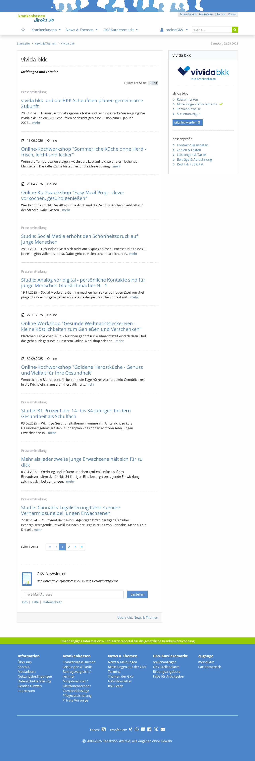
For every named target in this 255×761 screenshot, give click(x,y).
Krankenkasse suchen (79, 662)
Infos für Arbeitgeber (168, 676)
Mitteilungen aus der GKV (127, 667)
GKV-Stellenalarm (166, 667)
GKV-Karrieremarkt (170, 655)
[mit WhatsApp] (137, 729)
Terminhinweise (189, 109)
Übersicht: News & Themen (137, 617)
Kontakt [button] (232, 14)
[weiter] (75, 546)
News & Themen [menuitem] (80, 29)
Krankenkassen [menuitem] (44, 29)
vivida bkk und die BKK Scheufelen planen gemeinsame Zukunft (82, 103)
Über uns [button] (220, 14)
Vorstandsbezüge (76, 691)
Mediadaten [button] (206, 14)
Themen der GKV (120, 676)
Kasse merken (187, 99)
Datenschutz (52, 602)
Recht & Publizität (190, 164)
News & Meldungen (122, 662)
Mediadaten (27, 671)
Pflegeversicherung (77, 695)
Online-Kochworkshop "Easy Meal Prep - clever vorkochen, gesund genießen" (73, 195)
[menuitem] (23, 30)
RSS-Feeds (115, 686)
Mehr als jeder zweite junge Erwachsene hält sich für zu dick (82, 462)
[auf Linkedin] (143, 729)
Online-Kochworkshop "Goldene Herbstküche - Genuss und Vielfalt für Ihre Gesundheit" (82, 370)
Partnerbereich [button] (188, 14)
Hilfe (35, 602)
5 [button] (150, 83)
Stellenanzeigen (188, 114)
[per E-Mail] (163, 729)
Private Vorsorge (75, 700)
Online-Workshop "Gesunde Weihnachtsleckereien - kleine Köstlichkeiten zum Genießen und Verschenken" (81, 326)
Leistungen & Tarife (191, 154)
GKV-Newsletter (120, 681)
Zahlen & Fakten (189, 150)
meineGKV (206, 662)
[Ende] (81, 546)
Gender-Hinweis (30, 686)
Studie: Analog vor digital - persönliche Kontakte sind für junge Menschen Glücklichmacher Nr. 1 (83, 282)
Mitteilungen (197, 104)
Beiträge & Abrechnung (194, 159)
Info (25, 602)
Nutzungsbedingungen (35, 676)
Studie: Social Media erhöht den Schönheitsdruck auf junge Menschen (79, 239)
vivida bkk (67, 43)
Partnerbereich (209, 667)
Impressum (26, 691)
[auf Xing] (130, 729)
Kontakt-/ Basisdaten (192, 145)
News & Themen (122, 655)
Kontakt (23, 667)
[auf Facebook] (149, 729)
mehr (36, 123)
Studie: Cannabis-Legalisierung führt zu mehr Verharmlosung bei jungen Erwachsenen (71, 510)
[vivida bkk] (203, 72)
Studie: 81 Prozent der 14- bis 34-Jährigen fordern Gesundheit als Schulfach (76, 413)
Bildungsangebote (166, 671)
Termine (114, 671)
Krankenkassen (77, 655)
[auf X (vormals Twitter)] (156, 729)
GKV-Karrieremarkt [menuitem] (119, 29)
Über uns (25, 662)
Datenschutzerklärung (34, 681)
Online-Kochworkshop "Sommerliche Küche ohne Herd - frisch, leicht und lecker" (83, 151)
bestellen (137, 594)
